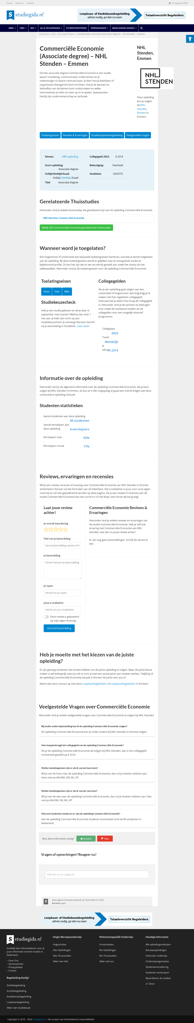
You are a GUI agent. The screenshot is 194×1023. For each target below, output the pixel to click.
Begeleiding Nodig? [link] (123, 28)
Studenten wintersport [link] (157, 972)
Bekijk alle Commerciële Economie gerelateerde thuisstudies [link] (76, 227)
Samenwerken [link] (15, 963)
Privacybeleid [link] (15, 967)
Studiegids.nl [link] (39, 1019)
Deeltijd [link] (66, 177)
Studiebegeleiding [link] (16, 985)
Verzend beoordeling (59, 628)
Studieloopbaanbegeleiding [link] (107, 135)
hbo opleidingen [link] (66, 33)
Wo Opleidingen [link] (107, 950)
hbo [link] (54, 33)
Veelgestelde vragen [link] (137, 135)
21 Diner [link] (150, 983)
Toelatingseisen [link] (50, 135)
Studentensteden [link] (76, 28)
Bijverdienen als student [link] (158, 978)
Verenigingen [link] (98, 28)
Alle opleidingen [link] (50, 28)
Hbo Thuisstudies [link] (62, 955)
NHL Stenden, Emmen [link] (142, 108)
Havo (47, 291)
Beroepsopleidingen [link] (156, 950)
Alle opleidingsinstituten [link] (158, 944)
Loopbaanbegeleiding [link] (18, 1002)
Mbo (67, 291)
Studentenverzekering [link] (157, 966)
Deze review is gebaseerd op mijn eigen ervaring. (64, 618)
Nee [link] (106, 838)
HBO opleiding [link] (70, 156)
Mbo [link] (11, 28)
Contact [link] (30, 3)
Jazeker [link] (88, 838)
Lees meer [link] (83, 326)
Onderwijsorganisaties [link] (157, 961)
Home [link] (9, 3)
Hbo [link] (22, 28)
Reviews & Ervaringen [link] (75, 135)
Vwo (57, 291)
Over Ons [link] (13, 960)
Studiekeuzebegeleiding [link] (19, 996)
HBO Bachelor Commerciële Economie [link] (63, 217)
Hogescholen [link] (59, 944)
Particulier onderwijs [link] (156, 955)
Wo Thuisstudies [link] (107, 955)
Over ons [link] (19, 3)
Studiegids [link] (44, 33)
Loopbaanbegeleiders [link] (94, 683)
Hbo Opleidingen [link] (62, 950)
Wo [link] (32, 28)
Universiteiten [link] (106, 944)
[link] (190, 39)
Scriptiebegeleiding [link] (16, 990)
